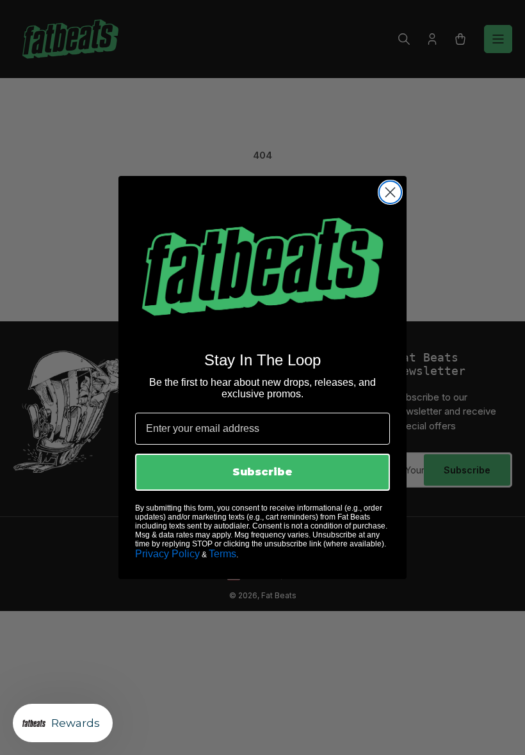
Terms (222, 553)
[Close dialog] (390, 192)
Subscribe (262, 472)
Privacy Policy (167, 553)
